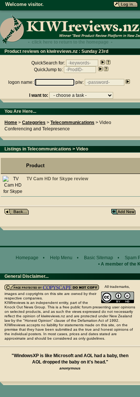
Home (10, 122)
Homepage (27, 257)
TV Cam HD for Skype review (57, 178)
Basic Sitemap (98, 257)
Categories (34, 122)
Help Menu (61, 257)
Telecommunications (72, 122)
